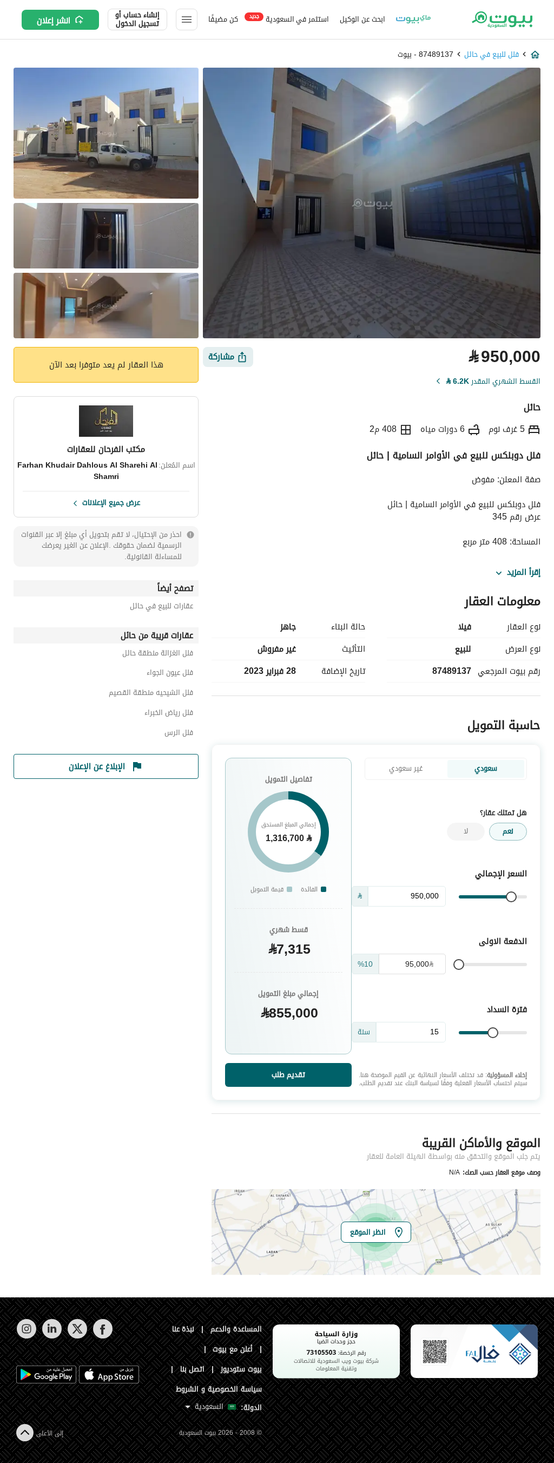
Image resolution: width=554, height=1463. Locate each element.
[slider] (511, 896)
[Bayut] (501, 19)
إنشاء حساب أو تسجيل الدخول (137, 19)
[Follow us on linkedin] (52, 1336)
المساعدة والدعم (236, 1329)
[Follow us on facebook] (103, 1336)
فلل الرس (178, 734)
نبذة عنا (183, 1329)
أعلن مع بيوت (233, 1349)
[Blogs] (413, 19)
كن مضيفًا (223, 19)
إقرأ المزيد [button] (523, 572)
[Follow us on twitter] (77, 1336)
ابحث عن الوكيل (362, 19)
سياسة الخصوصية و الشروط (219, 1389)
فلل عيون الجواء (170, 674)
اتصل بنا (192, 1369)
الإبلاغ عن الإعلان (97, 766)
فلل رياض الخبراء (168, 714)
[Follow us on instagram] (26, 1336)
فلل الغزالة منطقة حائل (157, 654)
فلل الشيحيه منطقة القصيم (151, 694)
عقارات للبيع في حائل (161, 607)
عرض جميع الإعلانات (111, 501)
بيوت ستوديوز (241, 1369)
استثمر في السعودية (289, 19)
